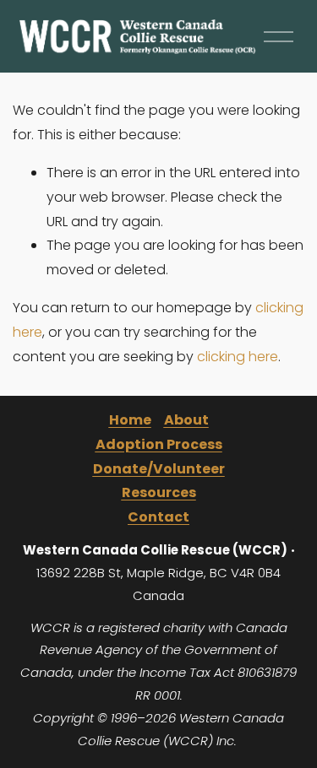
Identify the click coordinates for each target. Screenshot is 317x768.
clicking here (237, 356)
